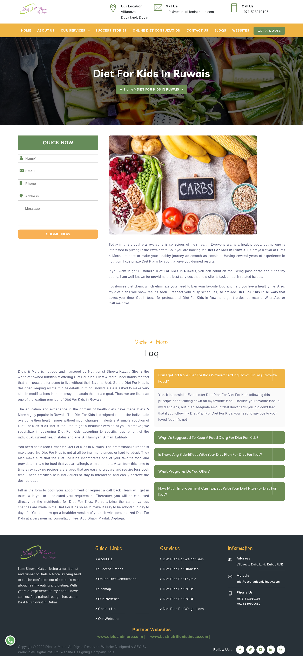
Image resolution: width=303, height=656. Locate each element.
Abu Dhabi (88, 518)
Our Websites (108, 619)
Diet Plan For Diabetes (180, 569)
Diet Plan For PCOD (178, 599)
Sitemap (104, 589)
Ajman (108, 437)
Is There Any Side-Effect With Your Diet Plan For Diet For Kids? (210, 454)
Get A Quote (269, 31)
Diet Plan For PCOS (178, 589)
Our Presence (108, 599)
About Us (45, 30)
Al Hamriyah (92, 437)
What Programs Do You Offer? (184, 471)
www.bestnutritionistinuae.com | (180, 637)
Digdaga (117, 518)
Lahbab (121, 437)
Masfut (104, 518)
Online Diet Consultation (156, 30)
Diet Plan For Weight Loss (183, 609)
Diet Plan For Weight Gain (183, 559)
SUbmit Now (58, 234)
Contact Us (197, 30)
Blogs (220, 30)
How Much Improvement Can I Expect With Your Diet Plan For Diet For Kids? (217, 491)
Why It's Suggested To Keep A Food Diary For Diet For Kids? (208, 437)
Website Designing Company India (87, 652)
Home (26, 30)
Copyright (25, 647)
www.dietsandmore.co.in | (122, 637)
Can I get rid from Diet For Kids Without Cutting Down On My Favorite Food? (217, 378)
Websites (240, 30)
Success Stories (111, 30)
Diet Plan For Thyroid (179, 579)
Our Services (73, 30)
